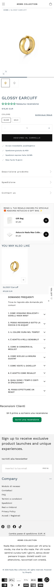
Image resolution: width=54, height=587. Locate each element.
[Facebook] (14, 526)
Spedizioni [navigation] (7, 503)
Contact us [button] (9, 193)
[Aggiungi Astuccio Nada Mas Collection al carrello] (46, 234)
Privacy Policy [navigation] (8, 511)
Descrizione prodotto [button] (15, 172)
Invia (45, 468)
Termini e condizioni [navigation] (12, 499)
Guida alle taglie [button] (43, 115)
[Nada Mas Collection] (27, 540)
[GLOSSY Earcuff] (15, 266)
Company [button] (9, 479)
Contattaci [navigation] (7, 490)
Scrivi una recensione (27, 419)
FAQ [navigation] (4, 494)
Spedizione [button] (9, 182)
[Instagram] (8, 526)
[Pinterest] (2, 526)
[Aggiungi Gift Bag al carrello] (46, 220)
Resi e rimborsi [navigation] (9, 507)
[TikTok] (20, 526)
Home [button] (6, 10)
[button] (3, 4)
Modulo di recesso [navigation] (11, 486)
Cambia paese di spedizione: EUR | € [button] (27, 533)
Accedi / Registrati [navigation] (11, 515)
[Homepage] (27, 4)
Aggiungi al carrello (27, 138)
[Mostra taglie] (23, 279)
